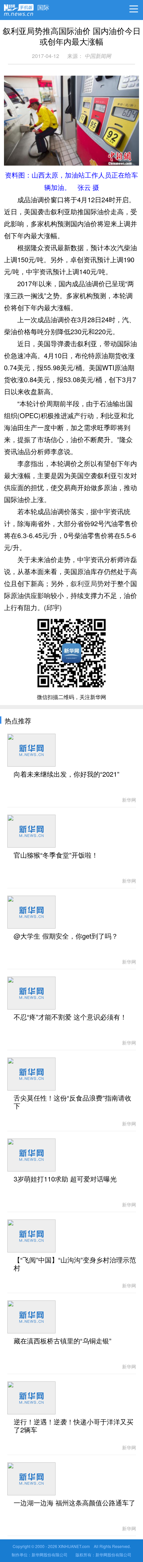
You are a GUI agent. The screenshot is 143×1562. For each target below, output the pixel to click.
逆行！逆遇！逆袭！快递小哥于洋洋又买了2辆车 (73, 1426)
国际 (43, 6)
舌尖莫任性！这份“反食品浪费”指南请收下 (72, 1102)
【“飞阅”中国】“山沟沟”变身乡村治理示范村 (75, 1264)
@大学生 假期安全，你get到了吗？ (66, 936)
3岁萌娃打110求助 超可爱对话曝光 (65, 1179)
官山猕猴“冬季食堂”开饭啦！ (56, 855)
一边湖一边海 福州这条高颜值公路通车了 (74, 1503)
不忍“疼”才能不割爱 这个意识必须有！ (70, 1017)
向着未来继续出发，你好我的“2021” (66, 774)
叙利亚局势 (87, 583)
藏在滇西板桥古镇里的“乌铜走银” (62, 1341)
